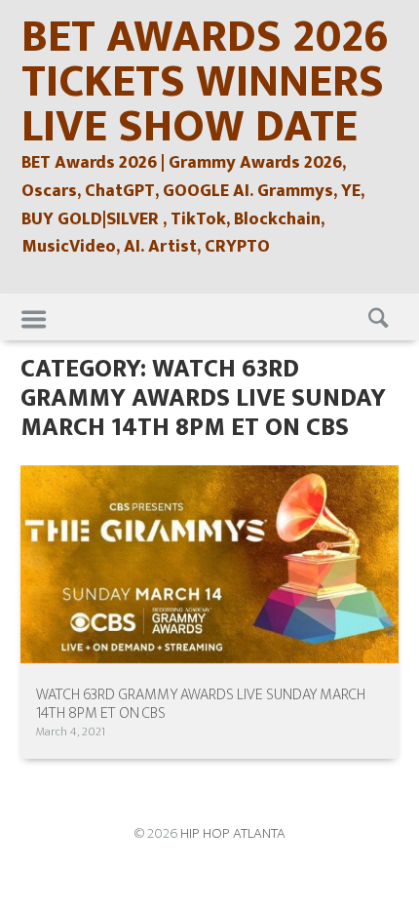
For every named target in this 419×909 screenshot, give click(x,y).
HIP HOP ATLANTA (233, 833)
